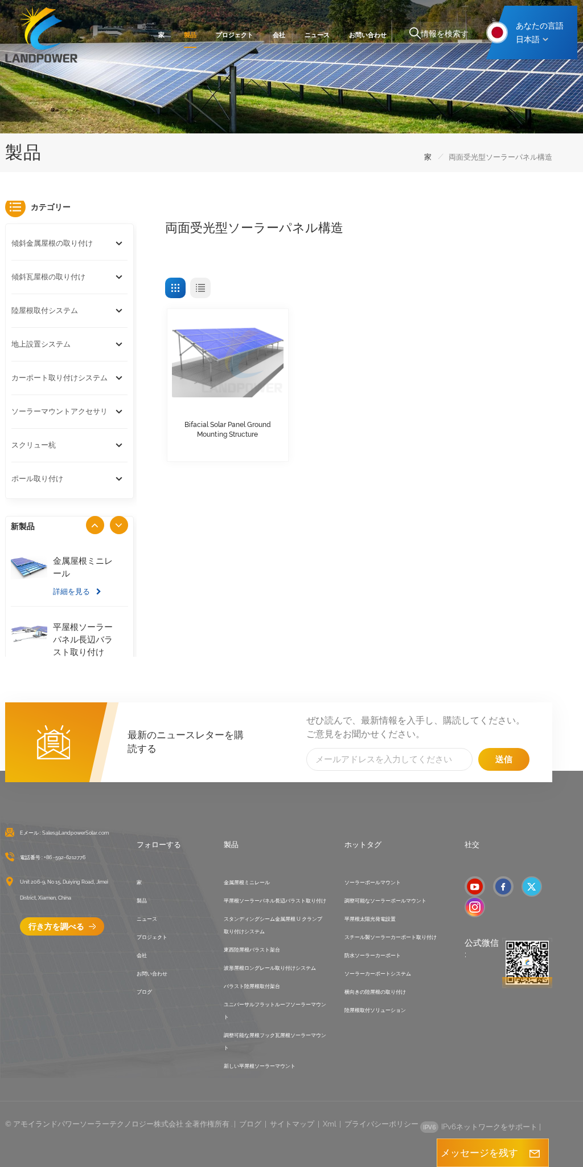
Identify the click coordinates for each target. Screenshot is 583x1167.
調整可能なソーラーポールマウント (385, 901)
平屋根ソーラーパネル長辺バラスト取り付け (83, 639)
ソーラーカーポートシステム (377, 974)
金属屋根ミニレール (83, 567)
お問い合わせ (368, 35)
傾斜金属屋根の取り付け (52, 243)
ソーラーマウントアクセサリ (59, 411)
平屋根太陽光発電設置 (370, 919)
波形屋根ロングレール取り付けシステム (270, 968)
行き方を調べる (57, 926)
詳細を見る (72, 591)
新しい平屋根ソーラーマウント (259, 1066)
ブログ (144, 992)
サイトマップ (292, 1124)
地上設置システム (41, 344)
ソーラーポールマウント (372, 882)
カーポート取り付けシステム (59, 377)
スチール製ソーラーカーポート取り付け (390, 937)
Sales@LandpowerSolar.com (75, 833)
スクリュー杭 (33, 445)
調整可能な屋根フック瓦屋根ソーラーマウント (275, 1041)
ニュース (317, 35)
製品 (190, 35)
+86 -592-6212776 (64, 857)
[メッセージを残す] (534, 1152)
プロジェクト (234, 35)
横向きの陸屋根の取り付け (375, 992)
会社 (279, 35)
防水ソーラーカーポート (372, 955)
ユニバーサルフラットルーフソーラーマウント (275, 1011)
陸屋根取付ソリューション (375, 1010)
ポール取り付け (37, 478)
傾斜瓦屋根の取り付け (48, 277)
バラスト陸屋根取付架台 (252, 986)
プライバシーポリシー (381, 1124)
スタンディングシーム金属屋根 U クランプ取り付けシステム (273, 925)
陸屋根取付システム (44, 310)
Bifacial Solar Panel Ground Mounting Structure (227, 429)
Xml (329, 1124)
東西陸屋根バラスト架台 (252, 950)
